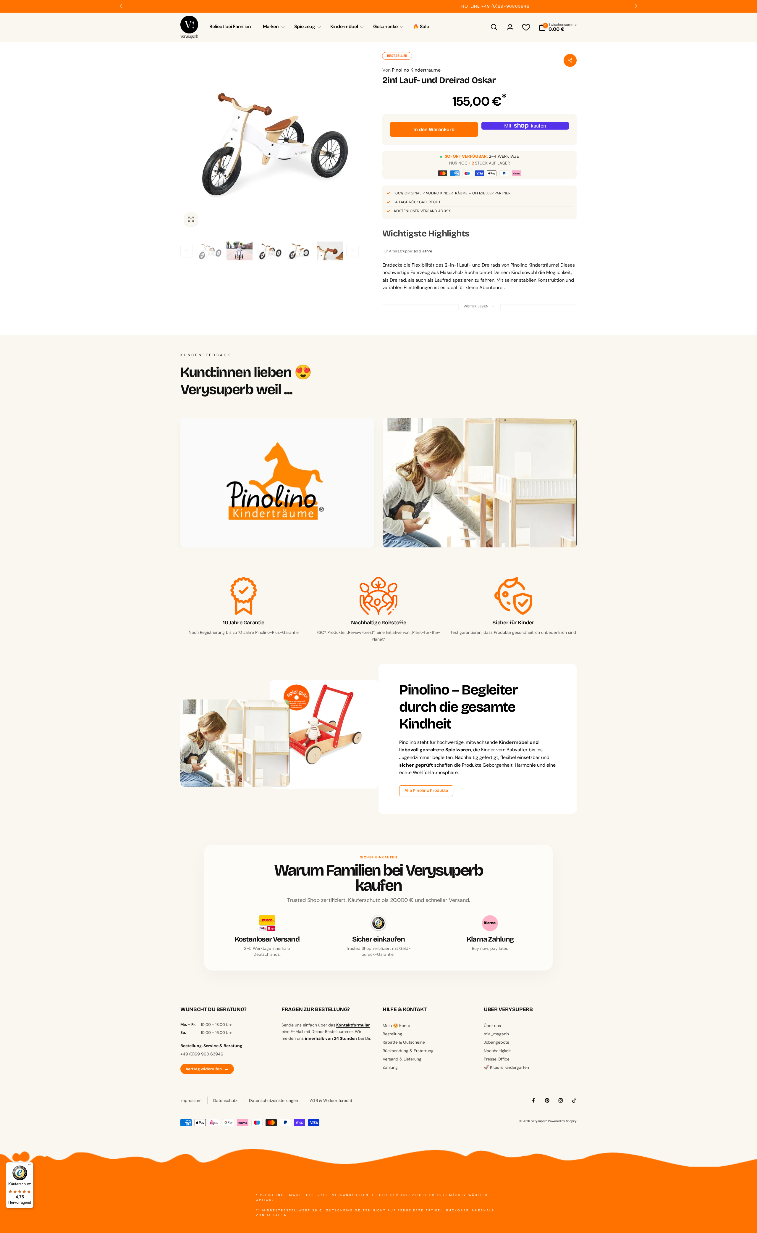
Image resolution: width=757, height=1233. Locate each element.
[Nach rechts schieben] (636, 6)
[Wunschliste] (526, 27)
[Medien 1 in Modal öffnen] (269, 140)
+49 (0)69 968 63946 (201, 1054)
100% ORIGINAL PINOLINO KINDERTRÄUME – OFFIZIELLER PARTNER (452, 193)
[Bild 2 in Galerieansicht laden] (240, 251)
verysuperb (539, 1121)
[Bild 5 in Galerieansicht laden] (330, 251)
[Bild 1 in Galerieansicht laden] (209, 251)
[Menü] (29, 1165)
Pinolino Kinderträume (411, 70)
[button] (272, 27)
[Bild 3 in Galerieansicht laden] (270, 251)
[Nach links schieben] (121, 6)
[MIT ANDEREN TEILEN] (570, 60)
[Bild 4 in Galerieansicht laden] (300, 251)
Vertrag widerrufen (207, 1069)
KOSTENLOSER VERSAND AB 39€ (422, 211)
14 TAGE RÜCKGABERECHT (417, 202)
